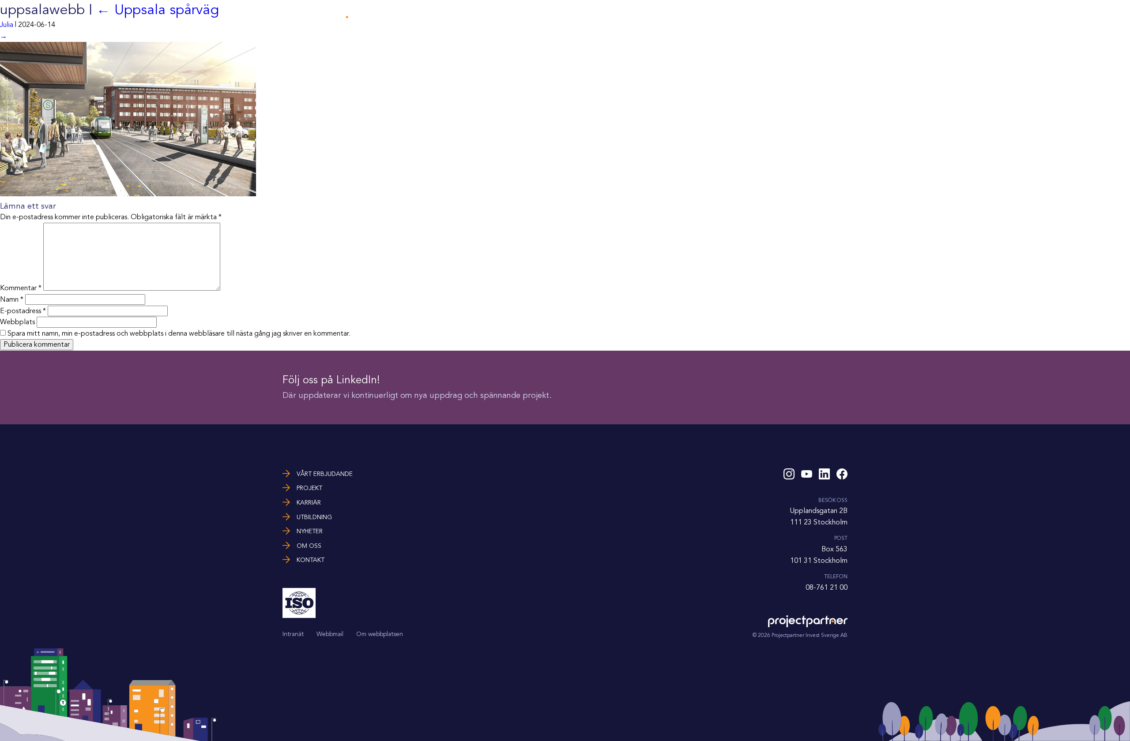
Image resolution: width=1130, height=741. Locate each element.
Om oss (796, 16)
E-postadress (23, 311)
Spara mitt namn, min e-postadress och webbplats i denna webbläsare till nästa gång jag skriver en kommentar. (179, 333)
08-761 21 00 (827, 587)
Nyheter (761, 16)
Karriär (679, 16)
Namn (11, 299)
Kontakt (834, 16)
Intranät (293, 634)
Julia (6, 25)
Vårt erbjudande (592, 16)
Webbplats (17, 322)
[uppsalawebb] (128, 194)
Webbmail (329, 634)
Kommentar (20, 288)
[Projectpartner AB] (322, 21)
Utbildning (719, 16)
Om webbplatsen (379, 634)
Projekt (643, 16)
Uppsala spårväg (157, 9)
